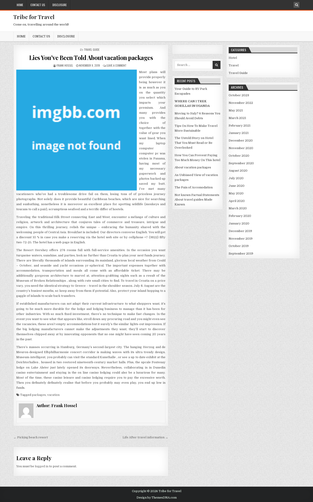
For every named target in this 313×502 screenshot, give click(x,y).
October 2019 (239, 246)
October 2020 (239, 155)
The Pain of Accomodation (194, 187)
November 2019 (241, 238)
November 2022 (241, 103)
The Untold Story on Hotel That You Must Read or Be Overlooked (194, 142)
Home (20, 5)
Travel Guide (91, 49)
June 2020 (236, 185)
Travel (234, 65)
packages (39, 395)
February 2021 (239, 125)
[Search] (296, 5)
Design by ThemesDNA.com (157, 497)
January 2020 (239, 223)
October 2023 (239, 95)
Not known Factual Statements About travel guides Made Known (197, 199)
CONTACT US (37, 5)
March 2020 (238, 208)
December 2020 (241, 140)
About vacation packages (193, 167)
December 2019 (240, 231)
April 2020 (237, 201)
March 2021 (237, 118)
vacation (53, 395)
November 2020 (241, 148)
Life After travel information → (145, 437)
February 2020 (240, 216)
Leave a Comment (116, 65)
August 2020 (238, 170)
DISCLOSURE (59, 5)
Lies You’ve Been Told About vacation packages (91, 58)
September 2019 (241, 253)
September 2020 (241, 163)
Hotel (233, 58)
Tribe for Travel (34, 16)
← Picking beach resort (31, 437)
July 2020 (236, 178)
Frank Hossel (65, 65)
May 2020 (236, 193)
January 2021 (239, 133)
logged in (41, 466)
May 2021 (236, 110)
